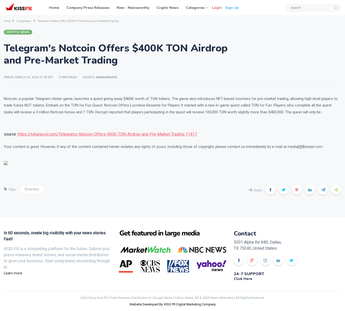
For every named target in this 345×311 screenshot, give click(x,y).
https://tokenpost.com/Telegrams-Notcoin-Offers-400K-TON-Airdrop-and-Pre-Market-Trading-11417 (107, 134)
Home (54, 7)
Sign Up (232, 7)
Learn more (13, 273)
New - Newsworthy (133, 7)
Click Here (243, 278)
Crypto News (168, 7)
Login (217, 7)
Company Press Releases (87, 7)
